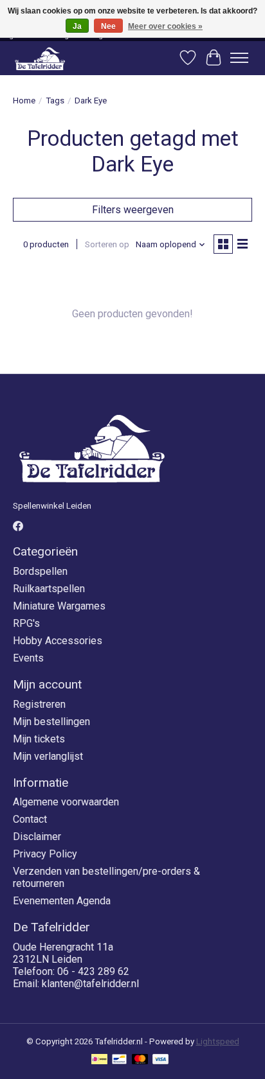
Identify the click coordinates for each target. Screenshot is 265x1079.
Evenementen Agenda (62, 901)
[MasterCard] (140, 1060)
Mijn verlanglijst (48, 756)
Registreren (39, 704)
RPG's (26, 623)
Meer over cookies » (165, 26)
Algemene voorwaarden (66, 802)
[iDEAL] (99, 1060)
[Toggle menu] (239, 58)
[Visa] (160, 1060)
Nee (108, 26)
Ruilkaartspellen (49, 589)
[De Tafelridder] (40, 58)
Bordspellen (40, 571)
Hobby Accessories (57, 641)
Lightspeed (217, 1041)
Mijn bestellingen (51, 721)
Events (28, 658)
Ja (77, 26)
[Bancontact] (119, 1060)
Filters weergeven (133, 210)
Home (24, 100)
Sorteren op (107, 244)
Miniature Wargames (59, 606)
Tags (55, 100)
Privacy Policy (45, 854)
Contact (30, 819)
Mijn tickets (39, 739)
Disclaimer (37, 836)
